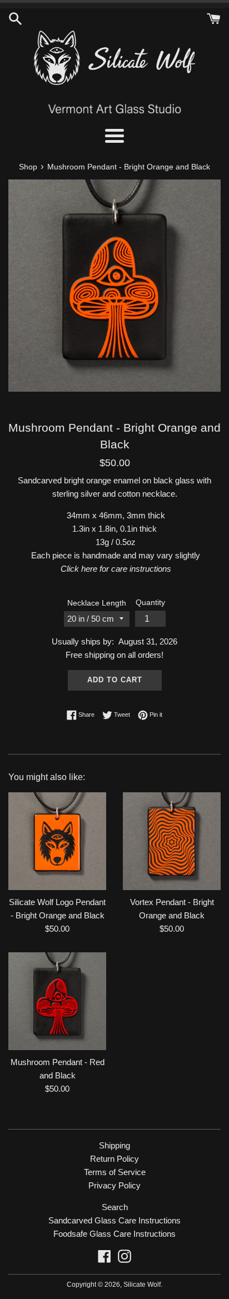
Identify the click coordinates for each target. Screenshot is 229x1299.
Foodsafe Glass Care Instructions (114, 1233)
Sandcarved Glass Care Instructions (114, 1220)
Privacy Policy (114, 1185)
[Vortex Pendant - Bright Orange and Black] (172, 841)
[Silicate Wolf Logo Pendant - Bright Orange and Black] (57, 841)
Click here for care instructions (116, 568)
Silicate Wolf (142, 1284)
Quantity (150, 602)
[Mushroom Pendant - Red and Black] (57, 1001)
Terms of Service (115, 1172)
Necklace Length (96, 603)
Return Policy (114, 1158)
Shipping (114, 1145)
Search (115, 1207)
